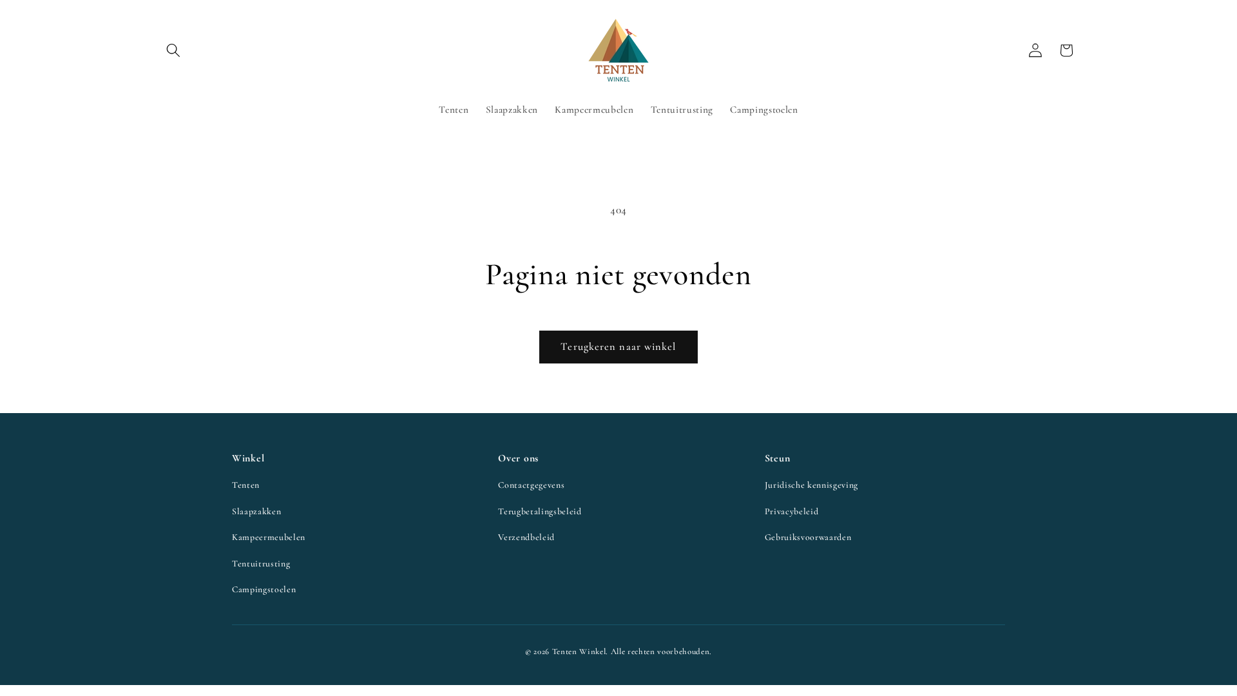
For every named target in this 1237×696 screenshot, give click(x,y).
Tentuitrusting (261, 563)
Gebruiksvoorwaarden (808, 537)
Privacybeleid (792, 511)
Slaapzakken (256, 511)
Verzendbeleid (526, 537)
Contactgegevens (531, 484)
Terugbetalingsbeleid (539, 511)
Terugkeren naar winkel (618, 346)
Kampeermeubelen (268, 537)
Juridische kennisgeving (811, 484)
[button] (173, 50)
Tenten (246, 484)
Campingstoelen (264, 589)
